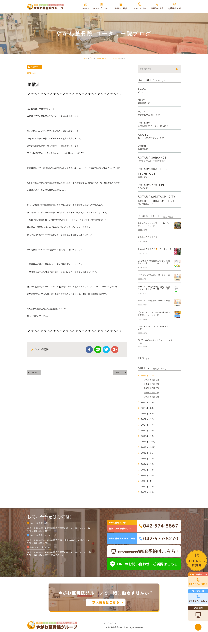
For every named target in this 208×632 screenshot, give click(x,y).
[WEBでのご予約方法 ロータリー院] (177, 302)
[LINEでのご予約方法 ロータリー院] (177, 277)
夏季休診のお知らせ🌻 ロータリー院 (154, 249)
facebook (89, 349)
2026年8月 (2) (151, 380)
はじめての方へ (139, 8)
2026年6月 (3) (151, 388)
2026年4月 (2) (151, 392)
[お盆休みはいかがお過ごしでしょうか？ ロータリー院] (177, 225)
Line (97, 349)
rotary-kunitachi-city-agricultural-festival (157, 200)
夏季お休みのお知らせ (147, 237)
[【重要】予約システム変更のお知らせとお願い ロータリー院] (177, 314)
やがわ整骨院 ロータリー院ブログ (107, 58)
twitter (106, 349)
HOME (85, 8)
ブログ (91, 58)
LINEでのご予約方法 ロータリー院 (154, 275)
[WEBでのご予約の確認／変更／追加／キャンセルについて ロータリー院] (177, 289)
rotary (34, 67)
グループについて (101, 8)
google (114, 349)
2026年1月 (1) (151, 397)
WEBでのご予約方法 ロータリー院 (154, 300)
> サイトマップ (110, 623)
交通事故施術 (174, 8)
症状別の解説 (157, 8)
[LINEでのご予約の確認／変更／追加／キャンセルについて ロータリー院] (177, 263)
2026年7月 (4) (151, 384)
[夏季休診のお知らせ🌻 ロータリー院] (177, 251)
